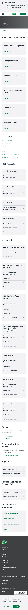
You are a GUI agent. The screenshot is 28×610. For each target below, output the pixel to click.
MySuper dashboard (6, 565)
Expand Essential (8, 436)
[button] (20, 593)
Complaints (4, 554)
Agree (16, 606)
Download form (8, 51)
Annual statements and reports (9, 567)
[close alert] (25, 3)
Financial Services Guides (10, 496)
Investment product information (11, 473)
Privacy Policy (5, 580)
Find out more (10, 9)
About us (4, 549)
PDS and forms (5, 569)
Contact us (4, 552)
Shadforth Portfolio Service (11, 455)
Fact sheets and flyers (9, 232)
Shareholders (5, 556)
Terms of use (5, 583)
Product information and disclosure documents (9, 176)
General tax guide (7, 256)
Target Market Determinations (11, 524)
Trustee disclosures (9, 518)
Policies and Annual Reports (10, 252)
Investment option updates (11, 513)
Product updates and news (10, 287)
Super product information (10, 469)
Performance (6, 282)
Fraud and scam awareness (8, 588)
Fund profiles (6, 278)
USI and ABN (5, 562)
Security (4, 591)
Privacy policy (7, 606)
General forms (7, 223)
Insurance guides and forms (10, 227)
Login (22, 14)
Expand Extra (7, 438)
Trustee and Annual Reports (10, 492)
